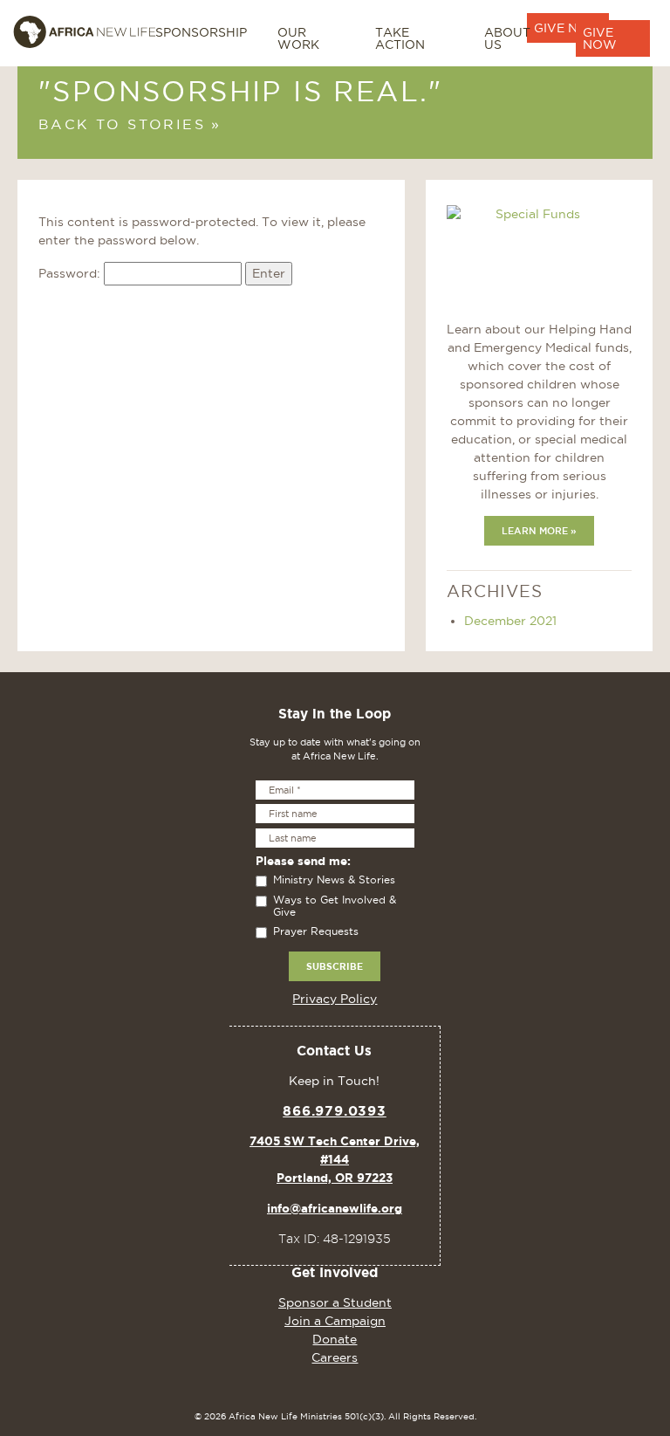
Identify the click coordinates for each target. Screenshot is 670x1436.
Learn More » (539, 531)
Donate (334, 1339)
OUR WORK (298, 38)
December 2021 (510, 621)
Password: (71, 273)
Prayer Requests (316, 931)
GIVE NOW (600, 38)
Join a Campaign (335, 1321)
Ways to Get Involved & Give (334, 905)
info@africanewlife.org (334, 1208)
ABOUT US (507, 38)
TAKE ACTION (400, 38)
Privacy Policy (334, 999)
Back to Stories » (130, 124)
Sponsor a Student (335, 1302)
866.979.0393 (334, 1110)
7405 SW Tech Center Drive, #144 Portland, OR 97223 (335, 1159)
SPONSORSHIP (201, 32)
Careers (334, 1357)
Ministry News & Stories (334, 879)
